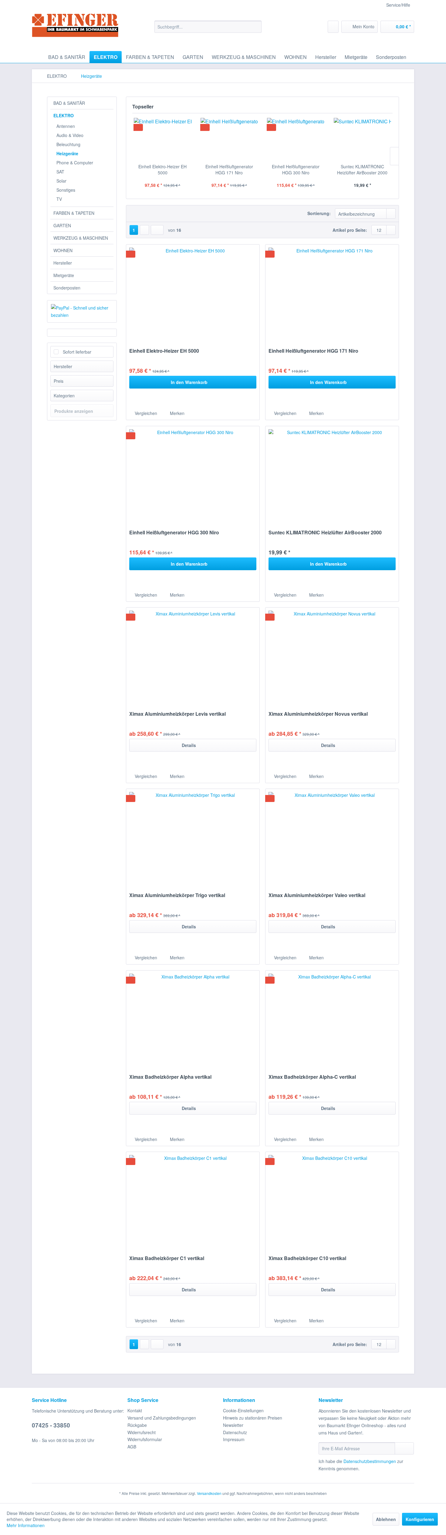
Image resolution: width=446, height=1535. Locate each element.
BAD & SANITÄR (69, 103)
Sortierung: (319, 213)
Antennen (65, 126)
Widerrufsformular (144, 1439)
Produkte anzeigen (73, 411)
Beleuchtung (68, 144)
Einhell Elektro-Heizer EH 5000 (162, 169)
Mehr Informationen (26, 1525)
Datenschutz (235, 1432)
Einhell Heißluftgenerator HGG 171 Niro (229, 169)
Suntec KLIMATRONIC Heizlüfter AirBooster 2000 (362, 169)
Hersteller (62, 263)
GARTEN (62, 225)
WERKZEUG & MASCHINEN (80, 238)
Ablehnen (386, 1519)
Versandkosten (209, 1493)
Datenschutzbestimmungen (369, 1461)
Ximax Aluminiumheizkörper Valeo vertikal (317, 895)
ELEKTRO (63, 115)
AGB (131, 1447)
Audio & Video (69, 135)
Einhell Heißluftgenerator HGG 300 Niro (295, 169)
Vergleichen (145, 413)
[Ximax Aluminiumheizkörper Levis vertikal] (192, 656)
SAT (60, 172)
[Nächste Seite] (144, 230)
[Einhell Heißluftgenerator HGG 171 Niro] (229, 139)
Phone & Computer (74, 162)
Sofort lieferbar (77, 352)
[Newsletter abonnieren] (404, 1448)
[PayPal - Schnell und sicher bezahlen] (82, 311)
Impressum (234, 1439)
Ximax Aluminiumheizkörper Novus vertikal (318, 714)
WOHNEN (63, 250)
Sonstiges (65, 190)
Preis (58, 381)
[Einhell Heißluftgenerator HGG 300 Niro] (296, 139)
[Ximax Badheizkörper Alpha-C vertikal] (332, 1019)
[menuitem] (208, 27)
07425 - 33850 (51, 1425)
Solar (61, 181)
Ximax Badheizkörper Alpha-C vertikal (312, 1077)
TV (59, 199)
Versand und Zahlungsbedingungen (161, 1418)
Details (189, 745)
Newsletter (233, 1425)
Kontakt (134, 1410)
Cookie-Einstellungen (243, 1410)
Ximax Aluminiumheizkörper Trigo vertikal (177, 895)
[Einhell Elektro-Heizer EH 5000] (162, 139)
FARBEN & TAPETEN (73, 213)
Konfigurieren (420, 1519)
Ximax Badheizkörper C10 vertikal (307, 1258)
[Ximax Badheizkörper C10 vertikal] (332, 1200)
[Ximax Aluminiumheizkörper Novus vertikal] (332, 656)
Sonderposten (66, 288)
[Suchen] (256, 27)
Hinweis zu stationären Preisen (252, 1418)
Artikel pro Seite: (350, 230)
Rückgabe (137, 1425)
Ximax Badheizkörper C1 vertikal (166, 1258)
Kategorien (64, 395)
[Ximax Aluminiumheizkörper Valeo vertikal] (332, 837)
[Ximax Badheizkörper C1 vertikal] (192, 1200)
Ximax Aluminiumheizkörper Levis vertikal (177, 714)
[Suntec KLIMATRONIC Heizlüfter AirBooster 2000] (362, 139)
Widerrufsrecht (141, 1432)
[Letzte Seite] (157, 230)
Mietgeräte (63, 275)
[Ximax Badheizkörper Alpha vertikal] (192, 1019)
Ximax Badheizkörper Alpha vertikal (170, 1077)
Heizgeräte (67, 153)
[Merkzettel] (333, 27)
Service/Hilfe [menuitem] (398, 5)
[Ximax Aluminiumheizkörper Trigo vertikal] (192, 837)
